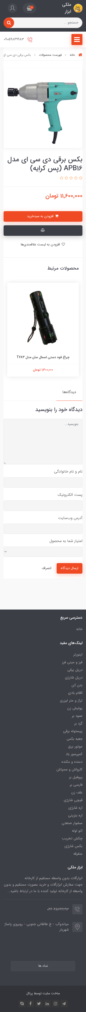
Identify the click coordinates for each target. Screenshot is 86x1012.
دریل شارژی (73, 677)
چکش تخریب (72, 838)
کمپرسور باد (74, 754)
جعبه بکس (74, 739)
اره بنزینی (75, 815)
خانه (79, 629)
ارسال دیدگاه (69, 568)
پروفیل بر (75, 777)
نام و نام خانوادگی (68, 472)
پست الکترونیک (70, 495)
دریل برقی (74, 670)
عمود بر (77, 716)
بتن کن (77, 685)
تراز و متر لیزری (71, 700)
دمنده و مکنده (71, 762)
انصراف (46, 568)
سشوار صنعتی (72, 823)
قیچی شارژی (73, 800)
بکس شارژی (73, 846)
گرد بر (78, 723)
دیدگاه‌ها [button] (69, 392)
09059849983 (14, 39)
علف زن (76, 792)
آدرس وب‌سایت (70, 518)
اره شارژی (75, 808)
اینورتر (77, 654)
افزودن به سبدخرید (40, 216)
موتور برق (75, 746)
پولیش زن (74, 708)
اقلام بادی (75, 693)
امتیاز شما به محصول (65, 541)
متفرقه (77, 854)
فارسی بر (76, 785)
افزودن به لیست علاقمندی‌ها (41, 244)
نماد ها (43, 966)
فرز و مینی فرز (72, 662)
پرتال (29, 993)
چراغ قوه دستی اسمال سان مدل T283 (43, 357)
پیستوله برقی (72, 731)
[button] (29, 8)
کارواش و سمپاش (69, 769)
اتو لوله (77, 831)
